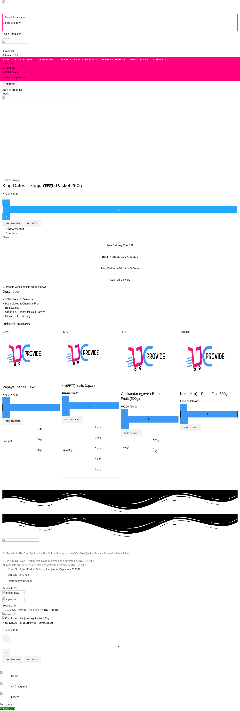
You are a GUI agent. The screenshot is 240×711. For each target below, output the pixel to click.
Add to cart (13, 659)
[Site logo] (20, 6)
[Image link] (20, 544)
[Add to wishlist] (24, 381)
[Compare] (6, 381)
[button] (12, 421)
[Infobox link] (120, 285)
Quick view (15, 381)
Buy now (32, 659)
